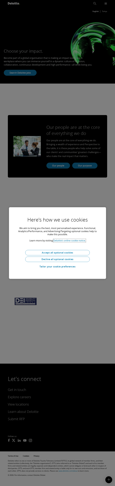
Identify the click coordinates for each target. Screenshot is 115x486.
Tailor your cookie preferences (58, 266)
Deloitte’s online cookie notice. (69, 240)
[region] (57, 243)
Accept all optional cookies (57, 252)
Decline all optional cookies (57, 259)
